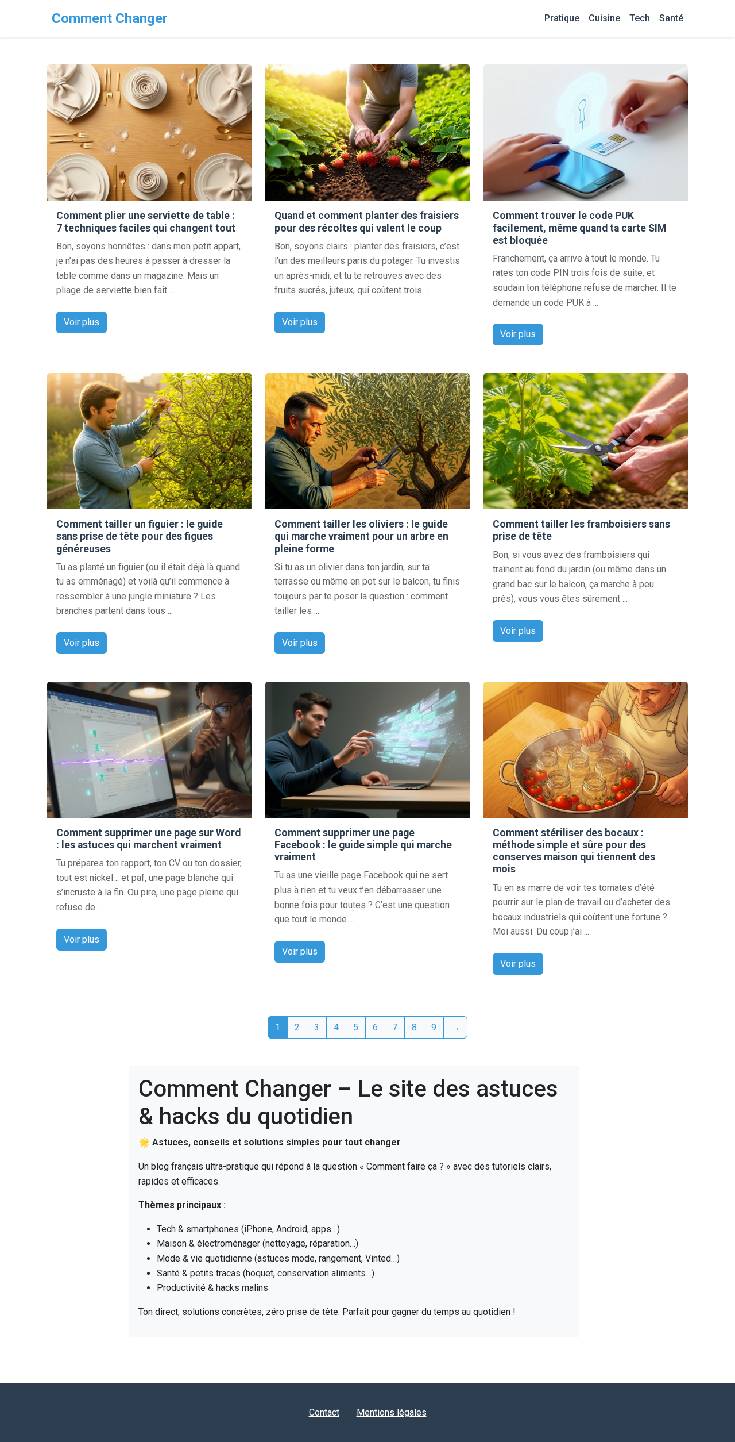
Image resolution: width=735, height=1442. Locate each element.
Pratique (561, 18)
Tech (639, 18)
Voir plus (81, 322)
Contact (324, 1412)
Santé (671, 18)
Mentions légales (392, 1412)
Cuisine (604, 18)
